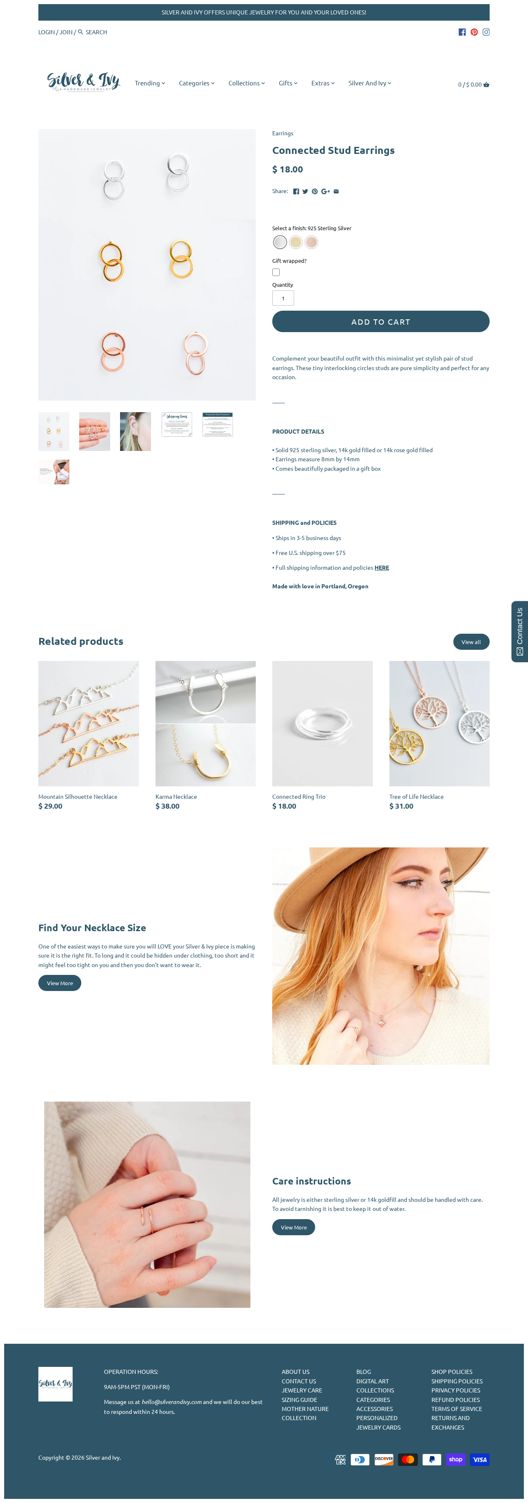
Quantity (282, 284)
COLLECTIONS (375, 1390)
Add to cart (381, 321)
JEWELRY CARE (302, 1390)
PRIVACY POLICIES (455, 1390)
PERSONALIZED (377, 1417)
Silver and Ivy (103, 1457)
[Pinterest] (474, 31)
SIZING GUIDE (299, 1399)
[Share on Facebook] (296, 189)
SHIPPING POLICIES (457, 1381)
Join (66, 31)
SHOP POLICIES (451, 1371)
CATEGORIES (373, 1399)
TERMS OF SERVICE (456, 1408)
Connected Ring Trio (298, 796)
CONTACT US (299, 1381)
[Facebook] (462, 31)
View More (60, 982)
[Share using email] (336, 189)
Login (46, 31)
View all (471, 641)
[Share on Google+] (325, 189)
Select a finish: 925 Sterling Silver (311, 228)
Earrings (282, 133)
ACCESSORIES (374, 1408)
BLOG (363, 1371)
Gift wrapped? (289, 261)
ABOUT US (295, 1371)
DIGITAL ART (372, 1381)
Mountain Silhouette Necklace (78, 796)
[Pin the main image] (315, 189)
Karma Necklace (176, 796)
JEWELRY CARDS (378, 1427)
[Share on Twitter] (305, 189)
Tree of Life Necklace (416, 796)
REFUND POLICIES (455, 1399)
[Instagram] (486, 31)
